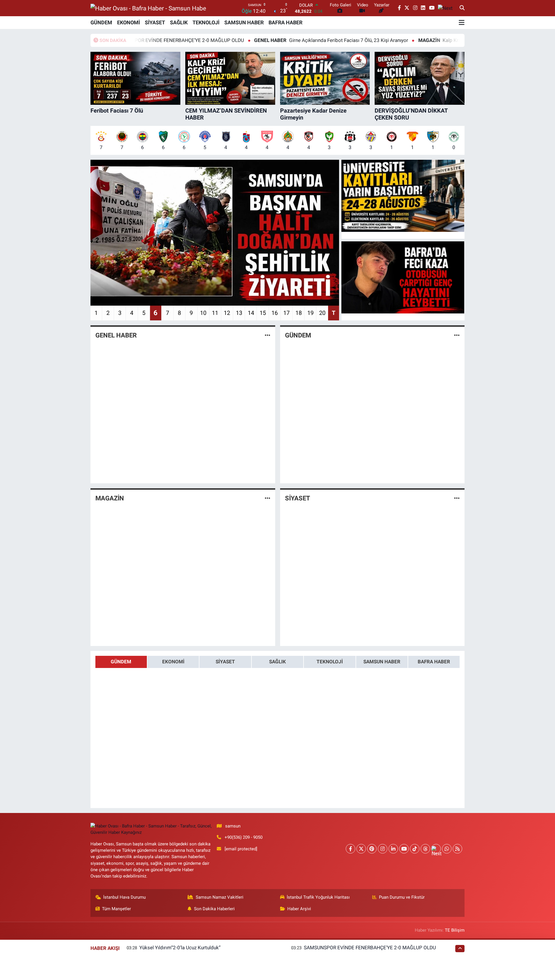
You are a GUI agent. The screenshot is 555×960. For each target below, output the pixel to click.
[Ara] (462, 8)
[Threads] (425, 848)
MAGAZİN (109, 498)
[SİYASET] (457, 498)
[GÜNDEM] (457, 335)
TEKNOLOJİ (206, 22)
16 (274, 312)
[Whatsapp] (447, 848)
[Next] (436, 848)
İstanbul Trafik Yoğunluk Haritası (318, 897)
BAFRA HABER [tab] (434, 662)
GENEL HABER (116, 335)
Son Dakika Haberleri (214, 908)
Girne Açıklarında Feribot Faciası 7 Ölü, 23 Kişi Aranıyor (292, 40)
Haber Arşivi (299, 908)
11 (215, 312)
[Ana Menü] (462, 22)
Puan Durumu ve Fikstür (402, 897)
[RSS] (457, 848)
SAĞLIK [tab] (277, 662)
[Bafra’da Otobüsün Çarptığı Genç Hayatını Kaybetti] (403, 277)
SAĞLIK (179, 22)
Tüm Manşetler (116, 908)
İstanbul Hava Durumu (124, 897)
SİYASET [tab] (225, 662)
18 (298, 312)
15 (263, 312)
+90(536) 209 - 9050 (243, 837)
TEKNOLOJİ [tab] (330, 662)
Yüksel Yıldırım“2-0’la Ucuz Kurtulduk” (180, 947)
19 (310, 312)
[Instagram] (382, 848)
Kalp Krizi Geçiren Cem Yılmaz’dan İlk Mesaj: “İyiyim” (448, 40)
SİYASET (155, 22)
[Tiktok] (414, 848)
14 (251, 312)
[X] (361, 848)
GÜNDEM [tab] (121, 662)
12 (227, 312)
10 (203, 312)
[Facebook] (350, 848)
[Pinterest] (372, 848)
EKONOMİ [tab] (173, 662)
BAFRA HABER (285, 22)
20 (322, 312)
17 (286, 312)
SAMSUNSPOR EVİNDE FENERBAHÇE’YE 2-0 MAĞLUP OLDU (370, 947)
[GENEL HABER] (267, 335)
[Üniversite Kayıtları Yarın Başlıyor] (403, 196)
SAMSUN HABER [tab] (381, 662)
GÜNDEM (101, 22)
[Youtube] (404, 848)
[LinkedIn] (393, 848)
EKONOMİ (128, 22)
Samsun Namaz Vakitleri (219, 897)
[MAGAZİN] (267, 498)
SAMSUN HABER (244, 22)
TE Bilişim (455, 930)
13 (239, 312)
